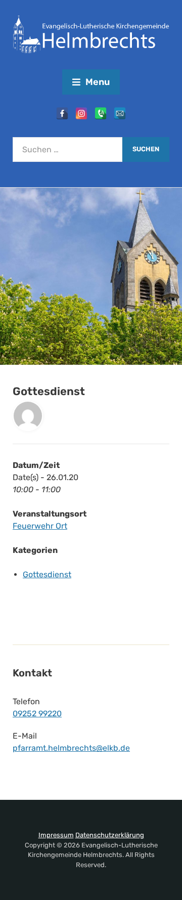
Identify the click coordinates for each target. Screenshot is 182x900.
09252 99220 (37, 713)
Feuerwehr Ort (40, 526)
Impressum (56, 835)
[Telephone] (101, 113)
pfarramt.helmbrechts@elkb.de (71, 748)
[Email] (120, 113)
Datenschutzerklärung (109, 835)
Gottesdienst (47, 574)
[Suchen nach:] (67, 149)
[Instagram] (81, 113)
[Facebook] (62, 113)
